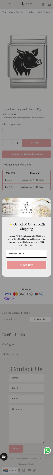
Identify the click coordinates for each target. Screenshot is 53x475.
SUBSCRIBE (26, 265)
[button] (4, 456)
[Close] (47, 201)
